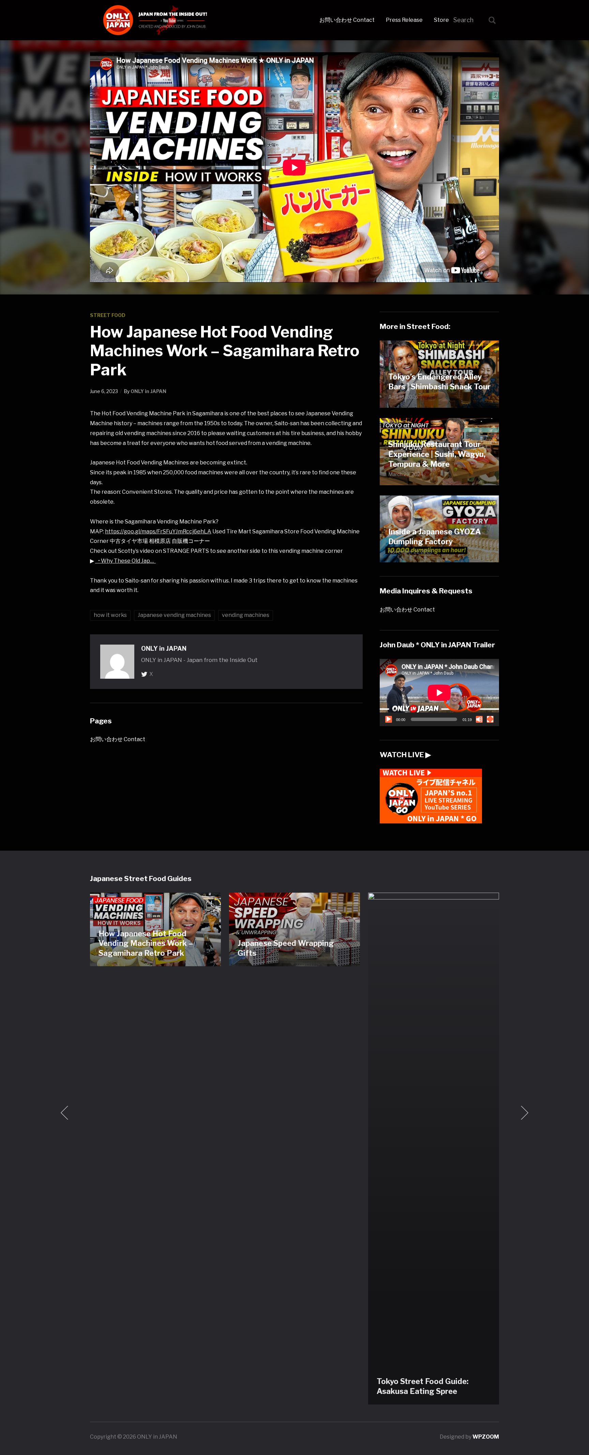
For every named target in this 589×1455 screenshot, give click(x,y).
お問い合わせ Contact (347, 20)
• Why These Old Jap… (125, 561)
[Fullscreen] (490, 719)
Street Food (107, 315)
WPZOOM (485, 1437)
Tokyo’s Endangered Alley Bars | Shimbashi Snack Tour (439, 381)
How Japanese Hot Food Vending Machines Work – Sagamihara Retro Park (146, 943)
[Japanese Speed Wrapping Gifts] (294, 929)
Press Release (404, 20)
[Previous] (66, 1113)
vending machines (245, 615)
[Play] (388, 719)
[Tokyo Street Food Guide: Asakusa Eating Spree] (433, 1148)
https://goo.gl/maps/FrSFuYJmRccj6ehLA (158, 531)
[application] (439, 692)
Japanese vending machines (174, 615)
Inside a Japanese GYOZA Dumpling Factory (434, 536)
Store (441, 20)
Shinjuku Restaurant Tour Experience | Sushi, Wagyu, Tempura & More (436, 454)
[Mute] (479, 719)
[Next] (523, 1113)
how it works (110, 615)
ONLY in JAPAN (148, 391)
